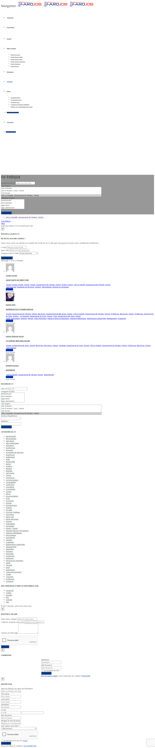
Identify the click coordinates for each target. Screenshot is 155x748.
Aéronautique (11, 438)
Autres (8, 464)
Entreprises (10, 72)
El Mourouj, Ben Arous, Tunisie (122, 314)
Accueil (9, 38)
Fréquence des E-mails (10, 253)
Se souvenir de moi (51, 670)
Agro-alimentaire (12, 443)
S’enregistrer (11, 27)
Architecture (10, 448)
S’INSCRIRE (85, 676)
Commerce (10, 478)
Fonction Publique (13, 512)
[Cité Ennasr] (51, 193)
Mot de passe (46, 665)
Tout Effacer (6, 221)
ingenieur (10, 370)
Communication (12, 480)
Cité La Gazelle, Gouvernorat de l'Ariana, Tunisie (24, 217)
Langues (9, 540)
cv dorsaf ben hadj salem (18, 341)
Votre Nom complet (9, 619)
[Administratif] (12, 200)
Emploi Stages (15, 66)
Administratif (11, 287)
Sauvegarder (7, 258)
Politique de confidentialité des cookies (21, 107)
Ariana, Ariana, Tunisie (20, 285)
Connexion (10, 17)
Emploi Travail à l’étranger (18, 61)
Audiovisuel (10, 457)
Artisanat (9, 450)
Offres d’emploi (11, 48)
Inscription (6, 743)
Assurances (10, 455)
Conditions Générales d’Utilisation (20, 104)
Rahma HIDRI (11, 305)
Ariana (8, 285)
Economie (10, 501)
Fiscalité (9, 510)
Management (112, 318)
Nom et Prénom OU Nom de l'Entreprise (17, 688)
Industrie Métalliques (78, 318)
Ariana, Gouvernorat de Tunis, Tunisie (20, 345)
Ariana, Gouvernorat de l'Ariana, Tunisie (45, 285)
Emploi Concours (15, 54)
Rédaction (10, 558)
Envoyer (5, 647)
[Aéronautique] (12, 203)
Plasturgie (10, 554)
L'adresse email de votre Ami (12, 622)
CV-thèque (10, 81)
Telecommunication (13, 572)
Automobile (15, 318)
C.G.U (25, 740)
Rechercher (6, 213)
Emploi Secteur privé (16, 59)
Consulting (10, 487)
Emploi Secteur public (17, 57)
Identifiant (45, 660)
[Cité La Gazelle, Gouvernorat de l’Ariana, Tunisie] (51, 195)
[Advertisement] (77, 155)
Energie (30, 318)
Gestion (38, 287)
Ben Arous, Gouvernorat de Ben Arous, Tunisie (55, 314)
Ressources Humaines (61, 287)
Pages (9, 91)
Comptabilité (11, 482)
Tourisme (9, 577)
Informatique (47, 287)
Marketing (10, 549)
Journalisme (10, 537)
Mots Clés (5, 250)
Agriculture (10, 441)
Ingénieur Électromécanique (19, 309)
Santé (8, 563)
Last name (5, 699)
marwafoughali (12, 366)
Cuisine (8, 491)
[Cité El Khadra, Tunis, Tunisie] (51, 190)
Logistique (10, 542)
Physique (9, 551)
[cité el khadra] (51, 188)
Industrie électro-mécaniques (58, 318)
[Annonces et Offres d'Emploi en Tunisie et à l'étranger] (55, 6)
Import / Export (12, 528)
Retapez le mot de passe (10, 720)
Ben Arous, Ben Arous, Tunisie (47, 345)
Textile (8, 574)
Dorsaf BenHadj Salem (15, 336)
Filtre (3, 223)
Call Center (10, 473)
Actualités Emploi (15, 97)
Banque (9, 468)
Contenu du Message (9, 633)
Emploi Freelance (15, 64)
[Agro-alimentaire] (12, 207)
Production (122, 318)
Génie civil (10, 517)
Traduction (10, 579)
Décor (8, 494)
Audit (8, 318)
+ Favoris (9, 289)
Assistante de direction (17, 280)
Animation (10, 445)
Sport (8, 567)
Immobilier (10, 526)
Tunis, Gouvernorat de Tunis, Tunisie (67, 316)
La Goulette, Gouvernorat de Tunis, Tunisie (36, 316)
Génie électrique (40, 318)
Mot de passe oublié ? (49, 676)
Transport (10, 581)
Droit (8, 498)
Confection (10, 484)
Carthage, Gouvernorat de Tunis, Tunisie (74, 345)
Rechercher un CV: (8, 183)
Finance (9, 507)
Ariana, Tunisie (67, 285)
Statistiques (10, 570)
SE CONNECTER (29, 746)
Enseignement (11, 505)
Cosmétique (10, 489)
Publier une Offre (13, 112)
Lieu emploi (5, 186)
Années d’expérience (9, 416)
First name (5, 694)
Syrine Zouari (11, 276)
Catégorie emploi (7, 198)
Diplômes (4, 421)
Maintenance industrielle (96, 318)
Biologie (9, 471)
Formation (10, 514)
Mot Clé (4, 389)
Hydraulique (10, 524)
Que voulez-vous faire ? (10, 726)
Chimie (8, 475)
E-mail (3, 247)
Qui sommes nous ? (16, 100)
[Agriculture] (12, 205)
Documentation (12, 496)
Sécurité (9, 565)
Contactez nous (15, 102)
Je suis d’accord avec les (15, 740)
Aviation (24, 318)
